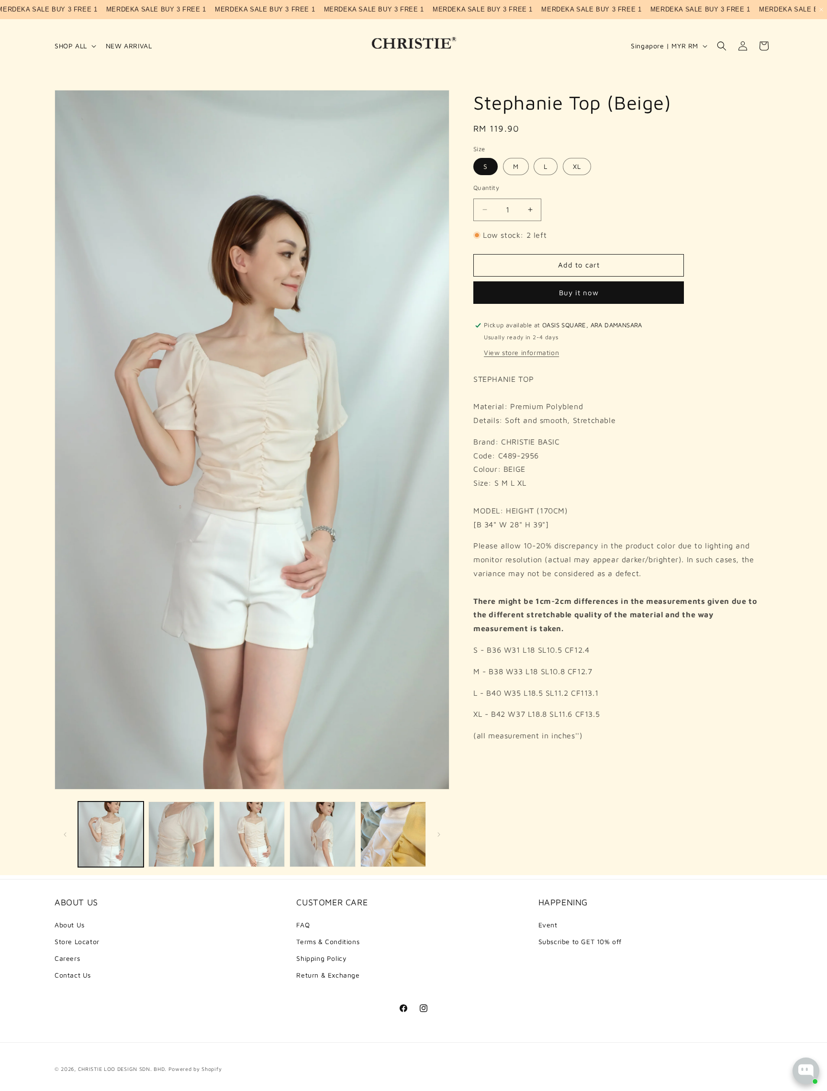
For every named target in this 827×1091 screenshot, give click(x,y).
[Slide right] (438, 834)
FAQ (303, 925)
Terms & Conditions (327, 941)
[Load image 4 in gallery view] (322, 834)
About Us (70, 925)
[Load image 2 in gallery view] (181, 834)
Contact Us (73, 975)
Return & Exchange (327, 975)
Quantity (486, 187)
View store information (521, 352)
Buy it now (579, 293)
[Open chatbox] (806, 1071)
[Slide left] (65, 834)
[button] (74, 46)
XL (577, 166)
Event (548, 925)
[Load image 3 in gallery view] (252, 834)
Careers (67, 958)
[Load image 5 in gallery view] (393, 834)
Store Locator (77, 941)
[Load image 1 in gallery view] (111, 834)
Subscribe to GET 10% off (580, 941)
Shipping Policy (321, 958)
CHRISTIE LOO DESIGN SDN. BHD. (122, 1069)
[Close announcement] (821, 9)
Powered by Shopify (195, 1069)
